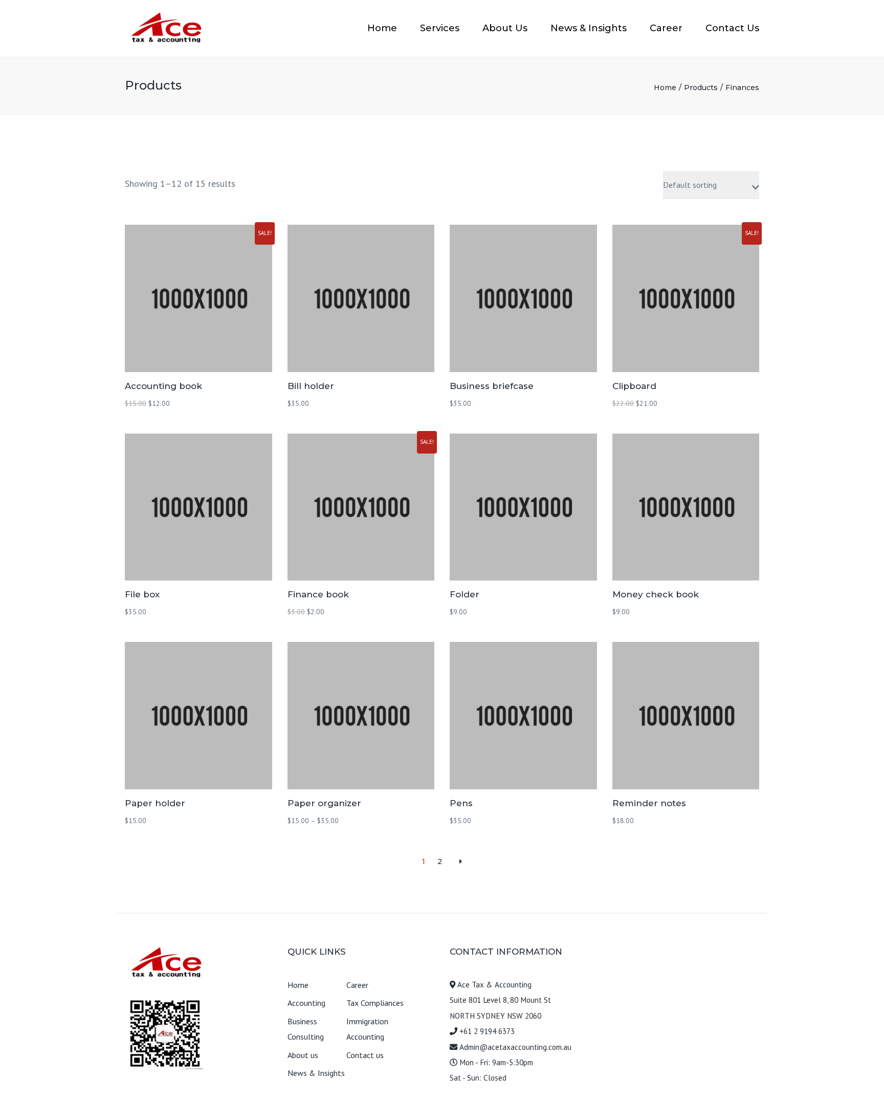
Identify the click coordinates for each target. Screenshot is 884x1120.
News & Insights (588, 28)
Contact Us (732, 28)
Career (666, 28)
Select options (360, 716)
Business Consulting (306, 1029)
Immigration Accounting (367, 1029)
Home (382, 28)
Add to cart (198, 299)
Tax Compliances (375, 1003)
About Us (504, 28)
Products (701, 87)
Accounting (306, 1003)
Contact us (365, 1055)
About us (303, 1055)
